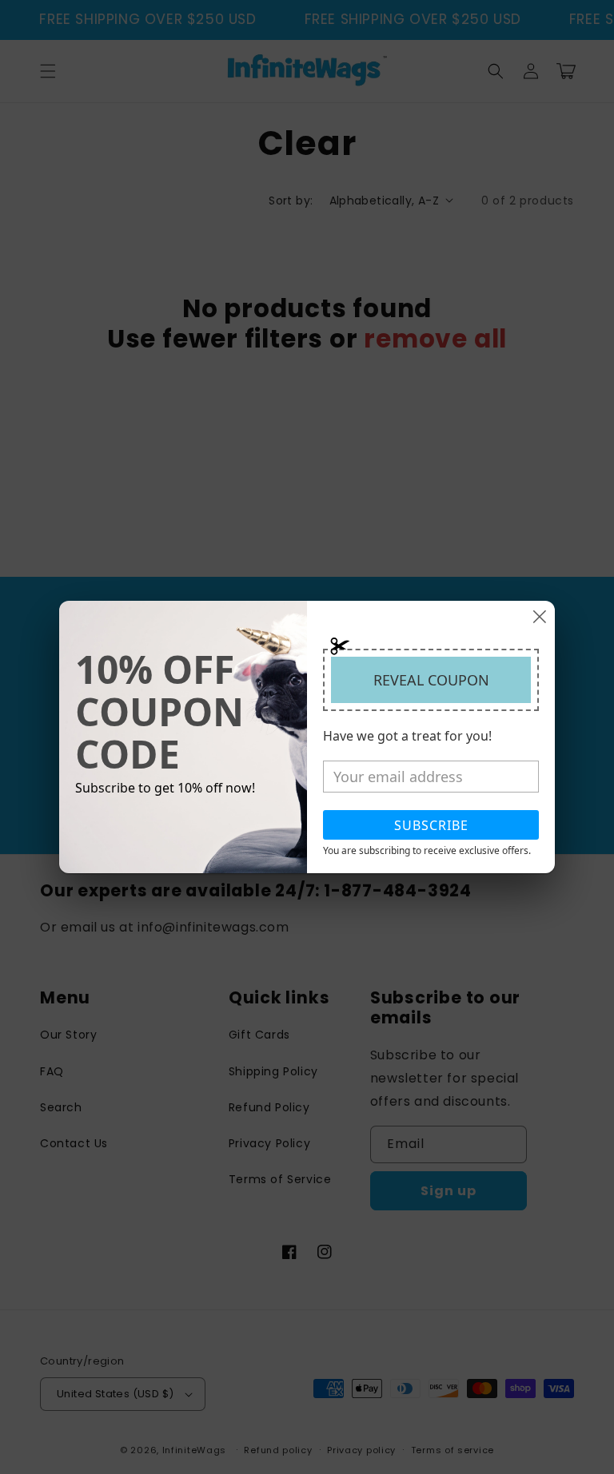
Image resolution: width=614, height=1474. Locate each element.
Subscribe (431, 825)
